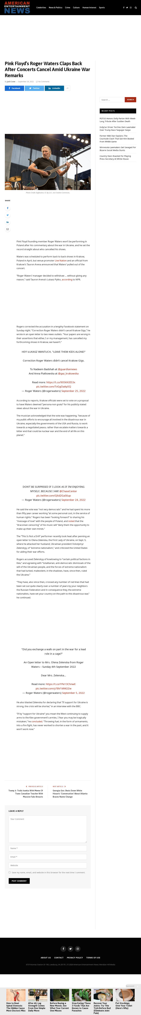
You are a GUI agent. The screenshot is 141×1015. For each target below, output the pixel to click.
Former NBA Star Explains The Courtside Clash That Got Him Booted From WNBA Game (117, 138)
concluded (36, 721)
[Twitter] (7, 215)
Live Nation (61, 260)
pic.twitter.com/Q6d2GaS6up (53, 495)
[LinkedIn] (7, 222)
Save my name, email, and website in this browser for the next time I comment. (48, 872)
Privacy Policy (75, 957)
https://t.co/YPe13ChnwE (61, 684)
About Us (46, 957)
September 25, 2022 (73, 391)
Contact (58, 957)
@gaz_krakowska (68, 373)
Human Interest (89, 7)
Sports (102, 7)
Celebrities (41, 7)
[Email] (7, 229)
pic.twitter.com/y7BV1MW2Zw (53, 688)
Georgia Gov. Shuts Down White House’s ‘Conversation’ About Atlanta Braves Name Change (70, 793)
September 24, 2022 (73, 499)
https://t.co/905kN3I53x (60, 382)
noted (71, 521)
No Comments (43, 81)
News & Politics (55, 7)
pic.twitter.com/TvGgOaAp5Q (53, 386)
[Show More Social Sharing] (67, 88)
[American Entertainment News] (17, 7)
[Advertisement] (70, 35)
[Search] (135, 8)
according (67, 279)
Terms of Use (93, 957)
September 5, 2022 (73, 692)
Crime (67, 7)
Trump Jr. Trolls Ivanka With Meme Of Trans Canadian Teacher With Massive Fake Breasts (25, 793)
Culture (76, 7)
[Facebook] (7, 208)
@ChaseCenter (68, 491)
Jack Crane (11, 81)
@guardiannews (67, 369)
